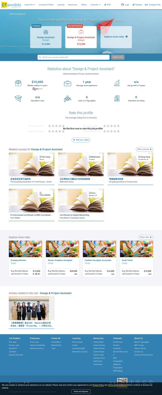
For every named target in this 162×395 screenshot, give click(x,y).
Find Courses (77, 342)
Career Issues (98, 352)
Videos (84, 5)
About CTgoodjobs (141, 342)
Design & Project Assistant (81, 35)
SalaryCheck (56, 345)
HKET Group (139, 345)
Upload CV (13, 348)
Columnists (97, 364)
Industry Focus (99, 358)
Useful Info (97, 361)
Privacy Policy (98, 385)
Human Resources (120, 352)
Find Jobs (12, 342)
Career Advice (99, 348)
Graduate (117, 348)
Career (75, 345)
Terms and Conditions (117, 385)
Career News (98, 342)
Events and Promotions (143, 355)
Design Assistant (44, 35)
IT (114, 355)
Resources (72, 5)
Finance (116, 345)
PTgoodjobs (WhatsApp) (118, 369)
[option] (46, 37)
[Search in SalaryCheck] (37, 89)
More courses (143, 149)
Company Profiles (46, 5)
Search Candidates (37, 345)
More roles (144, 237)
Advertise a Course (79, 352)
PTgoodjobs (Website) (118, 362)
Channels (95, 5)
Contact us (138, 352)
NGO (115, 358)
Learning (60, 5)
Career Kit (28, 5)
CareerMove (56, 342)
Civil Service (118, 342)
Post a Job (34, 342)
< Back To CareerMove (17, 14)
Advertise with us (37, 348)
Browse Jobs (14, 345)
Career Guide (98, 355)
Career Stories (99, 345)
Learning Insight (78, 348)
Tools (53, 348)
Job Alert (12, 352)
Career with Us (140, 348)
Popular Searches (16, 355)
